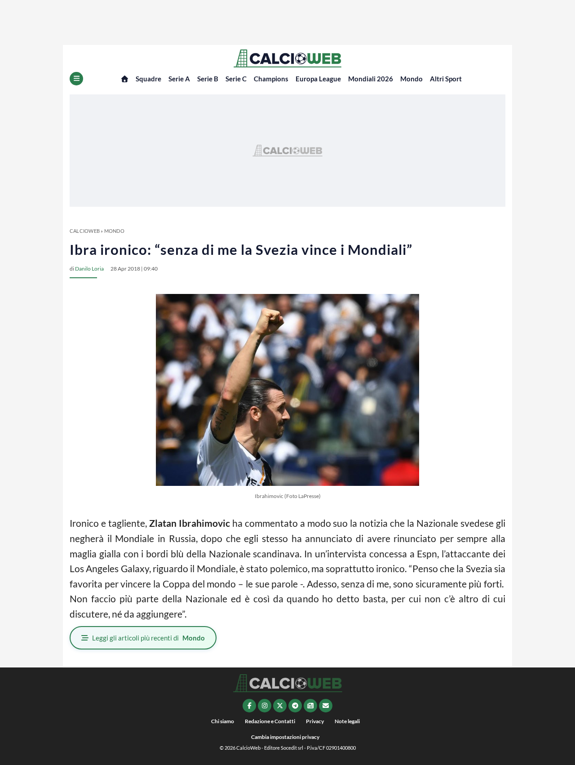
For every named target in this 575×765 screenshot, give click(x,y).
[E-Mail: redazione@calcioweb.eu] (325, 705)
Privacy (315, 721)
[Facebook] (249, 705)
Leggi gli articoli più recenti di (148, 638)
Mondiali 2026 (370, 79)
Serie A (179, 79)
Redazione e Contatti (270, 721)
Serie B (207, 79)
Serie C (236, 79)
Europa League (318, 79)
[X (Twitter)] (280, 705)
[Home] (124, 79)
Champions (271, 79)
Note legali (347, 721)
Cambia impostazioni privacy (285, 737)
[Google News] (310, 705)
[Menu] (76, 78)
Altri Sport (446, 79)
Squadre (148, 79)
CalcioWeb (85, 231)
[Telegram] (295, 705)
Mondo (411, 79)
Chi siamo (222, 721)
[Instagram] (264, 705)
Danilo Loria (89, 268)
